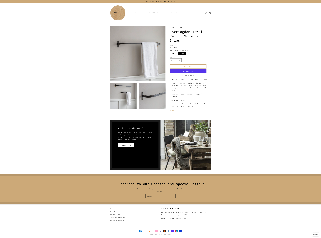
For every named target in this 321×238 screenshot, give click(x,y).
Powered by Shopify (166, 234)
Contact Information (117, 220)
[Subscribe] (173, 196)
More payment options (188, 75)
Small (173, 53)
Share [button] (173, 110)
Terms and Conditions (117, 217)
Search (112, 209)
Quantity (172, 57)
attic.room (157, 234)
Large (182, 53)
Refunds (112, 211)
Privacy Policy (115, 214)
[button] (202, 13)
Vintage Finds (126, 145)
